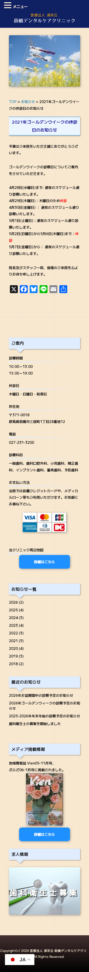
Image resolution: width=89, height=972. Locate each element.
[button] (8, 6)
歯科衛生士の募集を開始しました (35, 723)
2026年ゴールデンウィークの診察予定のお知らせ (44, 705)
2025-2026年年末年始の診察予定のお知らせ (44, 715)
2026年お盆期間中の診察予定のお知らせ (41, 695)
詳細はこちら (44, 561)
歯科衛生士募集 (44, 892)
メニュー (20, 6)
